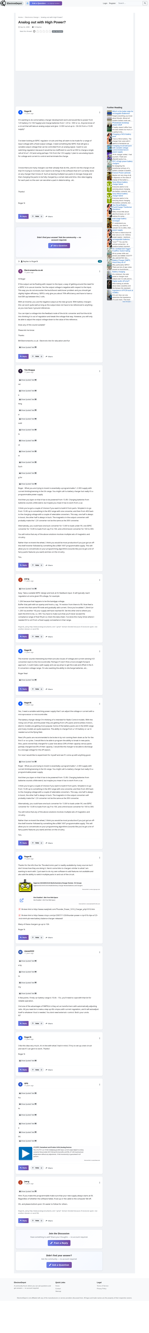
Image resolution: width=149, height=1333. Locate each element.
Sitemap (58, 1291)
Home (20, 17)
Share (50, 216)
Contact (58, 1288)
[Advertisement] (75, 51)
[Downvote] (41, 216)
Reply (24, 216)
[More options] (99, 112)
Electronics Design (32, 17)
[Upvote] (32, 216)
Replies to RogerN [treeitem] (62, 261)
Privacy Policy (101, 1288)
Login (105, 3)
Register (112, 3)
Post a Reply (60, 1242)
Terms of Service (102, 1286)
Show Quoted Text (28, 347)
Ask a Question (60, 245)
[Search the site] (145, 3)
